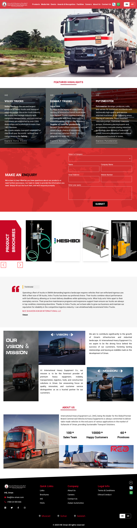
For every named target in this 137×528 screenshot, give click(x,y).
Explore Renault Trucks (62, 141)
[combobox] (100, 159)
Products (36, 4)
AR (132, 4)
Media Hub (45, 4)
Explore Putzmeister (107, 141)
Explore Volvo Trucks (16, 141)
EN (127, 4)
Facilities (80, 4)
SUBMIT (100, 204)
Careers (88, 4)
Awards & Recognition (66, 4)
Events (53, 4)
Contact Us (106, 4)
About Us (97, 4)
